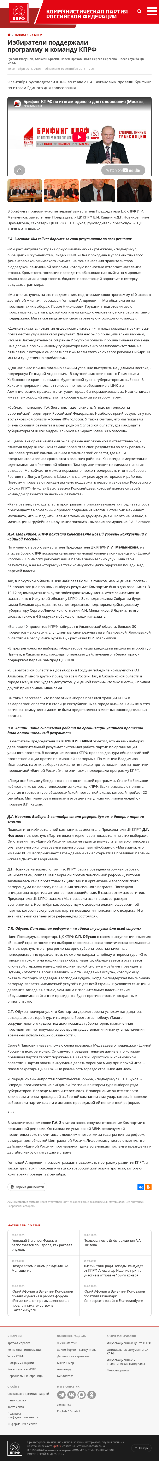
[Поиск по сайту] (139, 11)
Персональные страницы (25, 1376)
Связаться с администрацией (28, 1394)
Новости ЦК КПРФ (28, 35)
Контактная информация (24, 1350)
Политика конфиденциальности (22, 1415)
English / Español (68, 1411)
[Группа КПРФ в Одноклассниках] (91, 1395)
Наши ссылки (16, 1400)
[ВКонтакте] (140, 1187)
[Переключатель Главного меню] (151, 11)
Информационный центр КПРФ (129, 1343)
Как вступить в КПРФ (21, 1369)
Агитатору (64, 1369)
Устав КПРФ (15, 1356)
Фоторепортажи (118, 1370)
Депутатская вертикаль (73, 1356)
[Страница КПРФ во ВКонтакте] (71, 1395)
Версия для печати (30, 1187)
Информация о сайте (22, 1424)
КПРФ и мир (65, 1363)
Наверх (143, 1448)
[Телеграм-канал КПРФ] (61, 1395)
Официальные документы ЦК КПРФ (127, 1351)
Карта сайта (15, 1407)
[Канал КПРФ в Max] (81, 1395)
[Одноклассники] (148, 1187)
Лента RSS (64, 1405)
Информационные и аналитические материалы (126, 1362)
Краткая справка (18, 1343)
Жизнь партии (67, 1343)
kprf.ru (57, 1446)
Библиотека (65, 1376)
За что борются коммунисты (76, 1350)
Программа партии (20, 1363)
